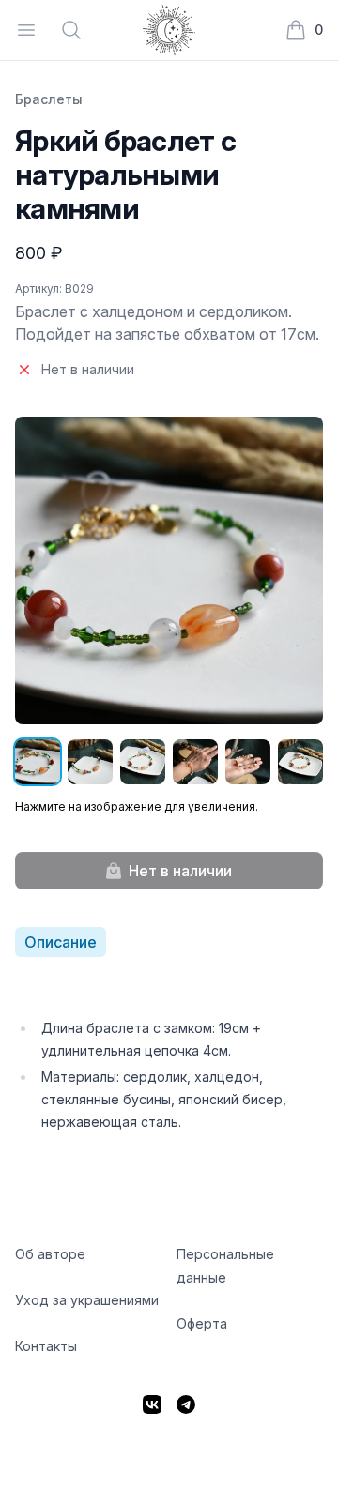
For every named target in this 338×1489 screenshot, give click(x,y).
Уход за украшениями (87, 1300)
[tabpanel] (169, 1056)
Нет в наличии (180, 870)
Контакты (46, 1346)
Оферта (202, 1323)
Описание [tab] (60, 942)
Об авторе (50, 1254)
